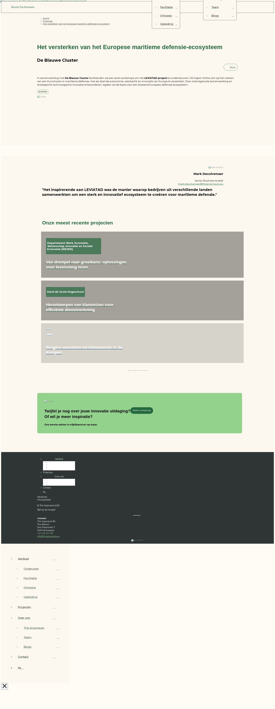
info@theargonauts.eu (48, 536)
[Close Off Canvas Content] (4, 686)
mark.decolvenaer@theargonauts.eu (200, 184)
